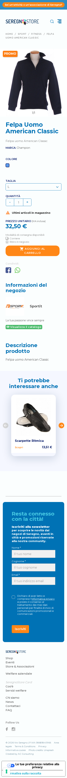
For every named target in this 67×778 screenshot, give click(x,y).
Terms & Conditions (25, 746)
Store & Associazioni (20, 666)
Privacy (42, 746)
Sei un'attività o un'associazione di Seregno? (33, 4)
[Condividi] (8, 270)
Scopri (19, 447)
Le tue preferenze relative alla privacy (37, 765)
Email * (16, 574)
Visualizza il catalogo (25, 327)
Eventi (10, 662)
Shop (9, 658)
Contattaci (13, 706)
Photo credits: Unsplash (41, 750)
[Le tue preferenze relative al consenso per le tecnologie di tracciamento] (6, 771)
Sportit (36, 306)
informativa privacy (43, 598)
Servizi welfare (16, 690)
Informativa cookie (16, 750)
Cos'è (9, 686)
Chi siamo (12, 697)
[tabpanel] (33, 83)
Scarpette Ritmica (29, 441)
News (10, 702)
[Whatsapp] (17, 270)
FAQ (9, 710)
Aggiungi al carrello (32, 251)
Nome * (16, 547)
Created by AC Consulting (20, 753)
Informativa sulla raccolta (23, 773)
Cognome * (19, 561)
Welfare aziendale (19, 673)
